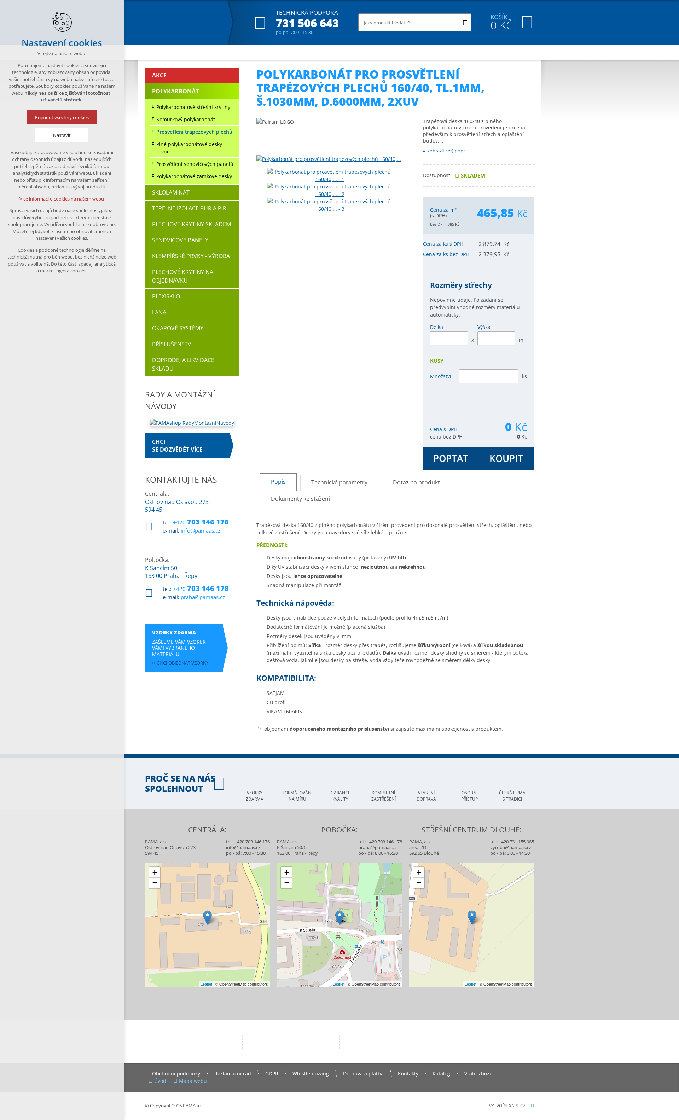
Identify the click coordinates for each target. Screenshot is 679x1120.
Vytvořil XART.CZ (507, 1106)
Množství (440, 376)
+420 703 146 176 (252, 841)
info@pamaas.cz (200, 530)
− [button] (154, 882)
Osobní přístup (469, 796)
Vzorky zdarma (254, 796)
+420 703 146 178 (384, 841)
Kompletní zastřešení (383, 796)
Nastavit (62, 135)
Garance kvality (340, 796)
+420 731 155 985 (516, 841)
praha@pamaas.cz (203, 596)
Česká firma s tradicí (512, 796)
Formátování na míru (297, 796)
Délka (436, 327)
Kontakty (408, 1073)
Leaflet (206, 984)
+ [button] (154, 872)
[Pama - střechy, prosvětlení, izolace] (181, 22)
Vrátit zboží (477, 1073)
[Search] (465, 22)
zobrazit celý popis (447, 150)
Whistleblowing (310, 1073)
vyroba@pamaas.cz (510, 847)
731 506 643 (307, 23)
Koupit (506, 458)
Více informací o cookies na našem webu (62, 199)
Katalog (441, 1073)
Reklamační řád (232, 1073)
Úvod (160, 1081)
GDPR (271, 1073)
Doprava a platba (363, 1073)
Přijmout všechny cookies (62, 117)
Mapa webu (193, 1081)
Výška (484, 327)
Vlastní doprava (426, 796)
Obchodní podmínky (176, 1073)
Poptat (450, 458)
